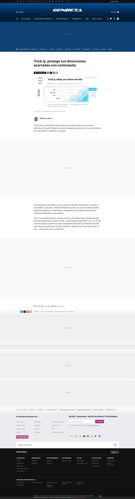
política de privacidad (94, 425)
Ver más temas (22, 437)
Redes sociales (21, 429)
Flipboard (111, 19)
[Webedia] (21, 452)
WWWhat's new (44, 306)
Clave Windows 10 (51, 410)
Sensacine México (52, 482)
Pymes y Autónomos (110, 464)
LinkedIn (99, 435)
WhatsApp (37, 432)
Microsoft (59, 49)
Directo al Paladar (67, 460)
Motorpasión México (80, 483)
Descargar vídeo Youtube (67, 410)
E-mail (57, 73)
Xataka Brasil (20, 485)
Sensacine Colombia (50, 485)
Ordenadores (86, 49)
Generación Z (43, 49)
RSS (91, 435)
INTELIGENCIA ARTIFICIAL (43, 19)
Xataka (18, 460)
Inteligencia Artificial (58, 432)
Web (42, 311)
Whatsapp (68, 49)
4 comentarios (41, 73)
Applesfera (20, 466)
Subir (113, 452)
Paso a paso (20, 422)
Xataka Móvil (20, 463)
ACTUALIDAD (26, 19)
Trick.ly (61, 306)
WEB (87, 19)
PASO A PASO (97, 19)
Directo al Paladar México (67, 483)
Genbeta (67, 10)
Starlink (52, 49)
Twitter (108, 19)
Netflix (104, 49)
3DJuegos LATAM (37, 482)
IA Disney (41, 410)
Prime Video (76, 49)
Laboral (36, 429)
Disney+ (110, 49)
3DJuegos (34, 460)
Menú (21, 12)
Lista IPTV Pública (98, 410)
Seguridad (37, 425)
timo (53, 429)
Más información (81, 497)
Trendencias (95, 460)
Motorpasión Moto (82, 463)
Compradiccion (96, 466)
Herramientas (49, 311)
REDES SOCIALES (62, 19)
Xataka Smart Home (22, 468)
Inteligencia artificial (58, 422)
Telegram (118, 19)
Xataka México (21, 482)
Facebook (114, 19)
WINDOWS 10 (77, 19)
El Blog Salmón (111, 460)
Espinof (49, 463)
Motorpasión (80, 460)
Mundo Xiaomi (21, 471)
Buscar (115, 444)
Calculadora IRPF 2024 (84, 410)
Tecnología (96, 49)
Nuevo (113, 12)
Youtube (84, 435)
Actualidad (37, 422)
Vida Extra (34, 463)
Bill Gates (34, 49)
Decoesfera (95, 463)
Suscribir (99, 421)
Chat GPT (32, 410)
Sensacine (50, 460)
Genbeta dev (56, 425)
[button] (46, 118)
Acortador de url (61, 311)
